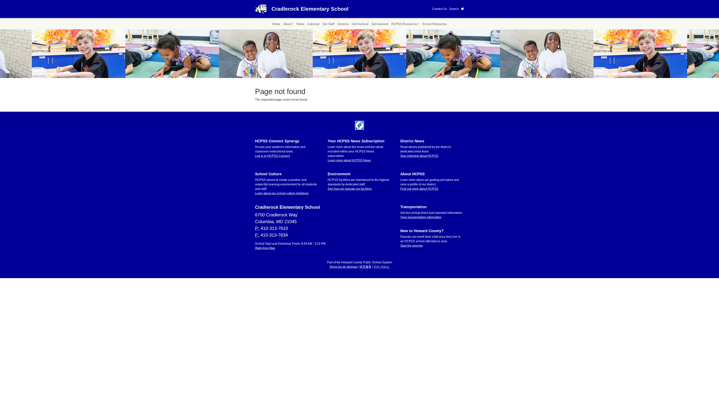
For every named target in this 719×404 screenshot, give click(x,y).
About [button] (287, 24)
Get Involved (360, 24)
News (300, 24)
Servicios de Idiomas (343, 266)
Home (276, 24)
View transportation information (421, 217)
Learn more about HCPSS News (349, 160)
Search (454, 8)
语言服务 (365, 266)
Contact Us (439, 8)
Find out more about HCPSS (419, 188)
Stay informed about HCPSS (419, 155)
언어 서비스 (381, 266)
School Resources (434, 24)
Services (343, 24)
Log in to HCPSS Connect (272, 155)
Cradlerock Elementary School (309, 9)
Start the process (411, 245)
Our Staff (328, 24)
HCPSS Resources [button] (404, 24)
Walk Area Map (265, 248)
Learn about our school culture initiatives (282, 193)
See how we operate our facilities (350, 188)
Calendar (313, 24)
